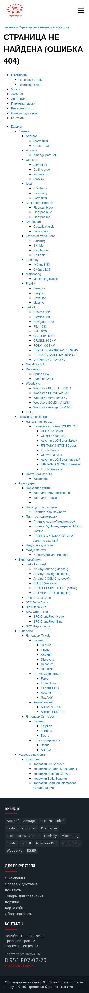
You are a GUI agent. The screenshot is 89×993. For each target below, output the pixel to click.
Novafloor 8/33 (36, 364)
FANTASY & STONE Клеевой (60, 464)
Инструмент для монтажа (51, 554)
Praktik (30, 283)
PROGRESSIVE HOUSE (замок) (55, 588)
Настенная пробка (39, 474)
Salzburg (39, 241)
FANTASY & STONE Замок (58, 445)
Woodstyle (33, 383)
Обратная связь (30, 84)
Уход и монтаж (36, 550)
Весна (45, 735)
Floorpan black (43, 207)
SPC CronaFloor (37, 611)
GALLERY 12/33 (44, 335)
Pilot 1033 (40, 326)
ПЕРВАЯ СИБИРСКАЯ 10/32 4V (55, 350)
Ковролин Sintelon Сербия (51, 773)
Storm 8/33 (40, 141)
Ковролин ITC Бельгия (48, 764)
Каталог (16, 126)
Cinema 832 (41, 312)
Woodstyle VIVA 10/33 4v (50, 397)
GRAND (46, 650)
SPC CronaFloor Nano (48, 616)
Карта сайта (15, 907)
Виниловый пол (22, 108)
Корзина (12, 902)
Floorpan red (42, 217)
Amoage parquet (44, 155)
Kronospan (33, 221)
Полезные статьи (31, 79)
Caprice (46, 645)
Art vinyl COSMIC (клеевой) (52, 578)
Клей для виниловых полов (52, 492)
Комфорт (47, 730)
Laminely (32, 259)
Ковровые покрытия (33, 754)
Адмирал (47, 654)
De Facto (39, 255)
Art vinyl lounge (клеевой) (50, 569)
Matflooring (33, 274)
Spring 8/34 (41, 374)
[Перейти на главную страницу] (14, 10)
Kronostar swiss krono (41, 236)
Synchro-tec (41, 250)
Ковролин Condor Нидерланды (55, 768)
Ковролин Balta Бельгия (50, 778)
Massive (38, 302)
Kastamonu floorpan (39, 202)
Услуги (15, 89)
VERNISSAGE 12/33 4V (49, 359)
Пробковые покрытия (34, 416)
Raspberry (40, 193)
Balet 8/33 (40, 331)
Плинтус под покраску (41, 516)
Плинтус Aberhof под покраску (54, 521)
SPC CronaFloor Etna (48, 621)
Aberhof (31, 136)
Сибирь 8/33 (42, 269)
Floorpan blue (42, 212)
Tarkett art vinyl (36, 564)
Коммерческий (43, 702)
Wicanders (40, 478)
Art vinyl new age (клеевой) (51, 574)
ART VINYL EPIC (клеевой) (51, 592)
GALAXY (47, 697)
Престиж (47, 668)
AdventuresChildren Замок (59, 440)
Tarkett (30, 307)
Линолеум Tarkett (38, 635)
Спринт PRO (50, 688)
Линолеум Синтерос (40, 716)
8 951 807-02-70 (26, 959)
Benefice (39, 288)
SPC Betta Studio (37, 602)
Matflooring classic (45, 278)
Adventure (40, 164)
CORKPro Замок (52, 431)
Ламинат (17, 94)
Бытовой (39, 640)
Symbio (38, 245)
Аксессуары (27, 483)
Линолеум (18, 98)
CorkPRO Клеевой (53, 435)
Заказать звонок (19, 965)
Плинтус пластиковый (41, 507)
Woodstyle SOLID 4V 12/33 (51, 402)
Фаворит (47, 664)
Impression (40, 174)
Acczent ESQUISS (53, 711)
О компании (19, 75)
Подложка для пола (40, 545)
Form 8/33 (40, 198)
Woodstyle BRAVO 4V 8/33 (51, 393)
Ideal (29, 183)
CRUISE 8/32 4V (44, 340)
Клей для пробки (45, 497)
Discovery (47, 659)
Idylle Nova (48, 683)
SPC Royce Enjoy (38, 626)
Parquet (38, 293)
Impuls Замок (50, 450)
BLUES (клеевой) (45, 583)
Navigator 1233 (43, 321)
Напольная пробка (39, 421)
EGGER (31, 412)
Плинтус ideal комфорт (49, 512)
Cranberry (40, 188)
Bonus (45, 745)
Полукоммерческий (46, 673)
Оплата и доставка (24, 113)
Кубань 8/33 (41, 264)
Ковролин (33, 759)
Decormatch (34, 369)
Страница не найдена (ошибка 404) (44, 27)
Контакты (17, 118)
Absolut (46, 692)
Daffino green (42, 169)
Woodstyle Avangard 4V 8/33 (52, 407)
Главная (9, 27)
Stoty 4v (38, 179)
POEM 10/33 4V (44, 345)
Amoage (31, 150)
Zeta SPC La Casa (38, 597)
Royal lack (40, 298)
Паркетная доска (23, 103)
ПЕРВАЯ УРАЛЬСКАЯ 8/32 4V (54, 355)
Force (44, 678)
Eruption (46, 726)
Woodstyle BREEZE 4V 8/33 (52, 388)
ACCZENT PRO (51, 707)
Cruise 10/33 (42, 145)
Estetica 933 (41, 317)
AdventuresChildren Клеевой (60, 459)
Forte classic (41, 231)
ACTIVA (46, 750)
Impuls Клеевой (51, 469)
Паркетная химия (38, 488)
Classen (31, 159)
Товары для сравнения (24, 896)
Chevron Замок (51, 454)
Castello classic (43, 226)
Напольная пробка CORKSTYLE (56, 426)
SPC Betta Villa (36, 607)
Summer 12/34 (43, 378)
